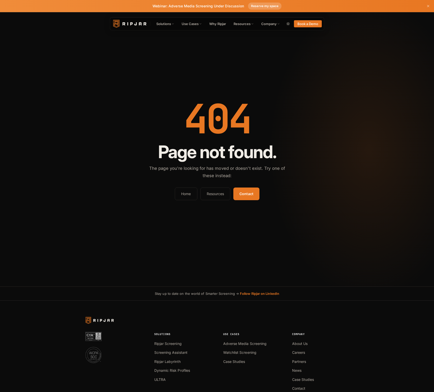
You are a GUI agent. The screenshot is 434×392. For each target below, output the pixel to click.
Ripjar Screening (168, 343)
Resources (242, 24)
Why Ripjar (217, 24)
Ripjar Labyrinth (167, 361)
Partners (299, 361)
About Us (300, 343)
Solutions (163, 24)
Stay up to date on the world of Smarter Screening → (217, 294)
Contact (246, 194)
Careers (298, 352)
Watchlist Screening (239, 352)
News (296, 370)
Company (269, 24)
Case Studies (234, 361)
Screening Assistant (170, 352)
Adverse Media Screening (245, 343)
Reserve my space (264, 6)
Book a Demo (307, 24)
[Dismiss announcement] (428, 6)
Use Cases (190, 24)
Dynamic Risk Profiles (172, 370)
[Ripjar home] (129, 24)
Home (186, 194)
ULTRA (160, 379)
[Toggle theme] (288, 23)
